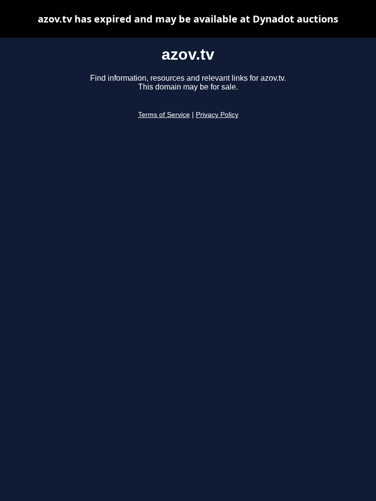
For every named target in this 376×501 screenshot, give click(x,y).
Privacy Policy (217, 114)
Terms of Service (164, 114)
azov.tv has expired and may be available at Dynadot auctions (188, 18)
